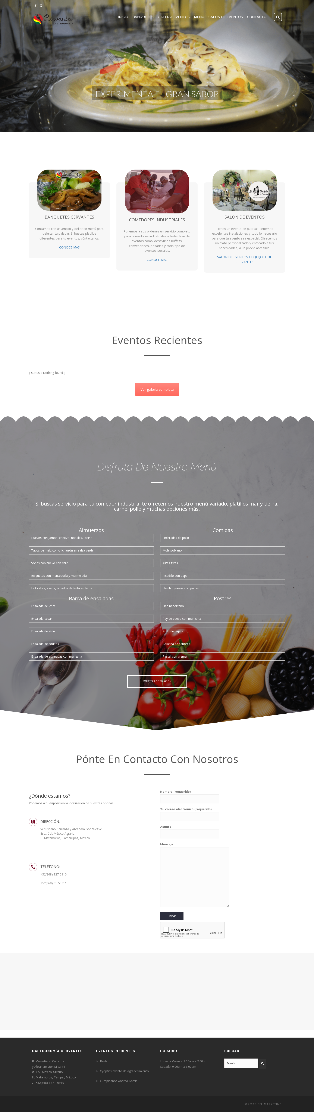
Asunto (165, 827)
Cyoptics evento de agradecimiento (124, 1071)
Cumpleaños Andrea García (119, 1081)
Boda (103, 1061)
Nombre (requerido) (175, 792)
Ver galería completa (157, 389)
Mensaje (166, 844)
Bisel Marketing (268, 1104)
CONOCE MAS (69, 247)
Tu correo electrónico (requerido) (186, 809)
